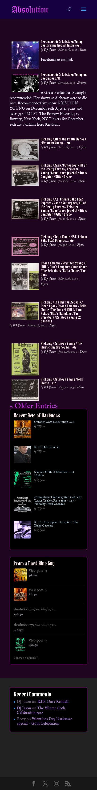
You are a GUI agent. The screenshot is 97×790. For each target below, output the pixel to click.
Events (81, 83)
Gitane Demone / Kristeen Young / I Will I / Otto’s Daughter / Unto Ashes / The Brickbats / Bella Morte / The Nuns (64, 269)
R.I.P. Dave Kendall (46, 447)
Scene (83, 50)
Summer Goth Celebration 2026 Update (54, 474)
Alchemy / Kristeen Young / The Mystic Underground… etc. (61, 345)
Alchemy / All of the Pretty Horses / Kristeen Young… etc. (63, 141)
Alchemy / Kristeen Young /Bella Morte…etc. (62, 381)
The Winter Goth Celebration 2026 (41, 710)
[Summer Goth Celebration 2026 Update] (22, 480)
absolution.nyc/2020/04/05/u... (35, 625)
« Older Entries (34, 406)
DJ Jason (50, 50)
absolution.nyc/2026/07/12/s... (34, 609)
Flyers (82, 147)
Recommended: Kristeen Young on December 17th (64, 76)
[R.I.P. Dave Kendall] (22, 455)
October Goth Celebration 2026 (54, 422)
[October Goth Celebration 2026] (22, 430)
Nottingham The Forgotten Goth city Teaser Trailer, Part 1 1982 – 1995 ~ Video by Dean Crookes (58, 501)
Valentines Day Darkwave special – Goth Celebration (44, 721)
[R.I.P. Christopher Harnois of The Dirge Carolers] (22, 530)
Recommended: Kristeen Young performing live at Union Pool (62, 43)
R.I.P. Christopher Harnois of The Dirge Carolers (56, 524)
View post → (38, 571)
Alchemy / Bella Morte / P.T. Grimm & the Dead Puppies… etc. (64, 238)
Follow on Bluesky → (27, 658)
